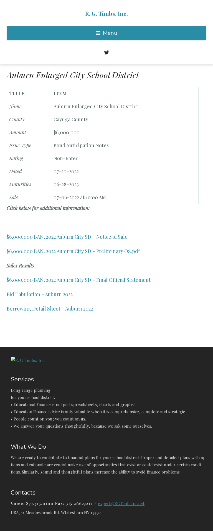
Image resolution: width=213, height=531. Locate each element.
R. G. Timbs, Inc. (106, 13)
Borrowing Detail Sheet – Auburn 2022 (50, 308)
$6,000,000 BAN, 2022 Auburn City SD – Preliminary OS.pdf (73, 251)
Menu (110, 33)
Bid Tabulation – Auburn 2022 (40, 294)
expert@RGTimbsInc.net (121, 503)
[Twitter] (106, 51)
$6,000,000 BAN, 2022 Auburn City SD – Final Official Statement (79, 280)
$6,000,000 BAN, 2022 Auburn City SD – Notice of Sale (67, 236)
